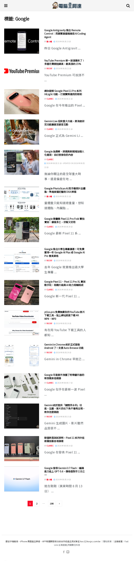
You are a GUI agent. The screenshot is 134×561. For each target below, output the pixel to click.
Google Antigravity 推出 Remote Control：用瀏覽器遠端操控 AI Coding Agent (65, 33)
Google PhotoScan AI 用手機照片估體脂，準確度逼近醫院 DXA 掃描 (64, 190)
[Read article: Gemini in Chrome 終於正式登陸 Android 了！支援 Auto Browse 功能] (21, 355)
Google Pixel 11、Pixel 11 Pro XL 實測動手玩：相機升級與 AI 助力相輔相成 (64, 283)
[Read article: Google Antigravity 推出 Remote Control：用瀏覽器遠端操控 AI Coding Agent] (21, 41)
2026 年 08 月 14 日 (65, 445)
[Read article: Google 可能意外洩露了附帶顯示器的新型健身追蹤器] (21, 385)
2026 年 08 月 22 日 (63, 68)
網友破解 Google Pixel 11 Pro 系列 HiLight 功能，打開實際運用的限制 (63, 92)
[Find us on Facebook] (64, 552)
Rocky (49, 68)
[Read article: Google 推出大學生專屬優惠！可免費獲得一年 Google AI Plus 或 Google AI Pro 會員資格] (21, 259)
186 (52, 503)
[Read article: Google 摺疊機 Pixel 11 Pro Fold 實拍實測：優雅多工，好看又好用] (21, 229)
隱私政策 (107, 541)
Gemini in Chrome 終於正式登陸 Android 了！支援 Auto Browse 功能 (63, 346)
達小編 (49, 41)
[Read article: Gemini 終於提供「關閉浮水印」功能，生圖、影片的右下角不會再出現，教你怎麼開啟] (21, 416)
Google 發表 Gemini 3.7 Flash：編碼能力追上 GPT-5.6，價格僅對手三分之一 (64, 471)
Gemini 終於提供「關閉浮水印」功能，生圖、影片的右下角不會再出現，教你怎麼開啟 (64, 408)
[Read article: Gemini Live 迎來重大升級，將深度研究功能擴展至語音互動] (21, 132)
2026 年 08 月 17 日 (65, 382)
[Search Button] (128, 5)
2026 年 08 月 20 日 (65, 226)
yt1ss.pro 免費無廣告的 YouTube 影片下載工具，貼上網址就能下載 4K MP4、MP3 (64, 315)
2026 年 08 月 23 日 (63, 41)
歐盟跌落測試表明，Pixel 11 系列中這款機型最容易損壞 (64, 439)
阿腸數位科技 (74, 544)
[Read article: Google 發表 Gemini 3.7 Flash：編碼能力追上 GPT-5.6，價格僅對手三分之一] (21, 478)
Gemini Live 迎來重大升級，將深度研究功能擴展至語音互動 (64, 122)
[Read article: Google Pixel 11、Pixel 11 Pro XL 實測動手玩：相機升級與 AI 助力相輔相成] (21, 292)
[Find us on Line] (67, 552)
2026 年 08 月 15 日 (63, 416)
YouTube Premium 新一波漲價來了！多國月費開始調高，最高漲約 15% (64, 62)
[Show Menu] (6, 5)
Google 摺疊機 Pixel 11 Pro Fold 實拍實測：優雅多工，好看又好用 (64, 220)
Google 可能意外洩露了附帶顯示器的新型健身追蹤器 (64, 376)
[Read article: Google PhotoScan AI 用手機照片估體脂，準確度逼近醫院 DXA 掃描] (21, 199)
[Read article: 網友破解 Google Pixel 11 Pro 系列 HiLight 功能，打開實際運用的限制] (21, 101)
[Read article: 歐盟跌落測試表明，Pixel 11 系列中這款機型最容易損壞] (21, 448)
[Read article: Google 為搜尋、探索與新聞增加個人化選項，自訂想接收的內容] (21, 162)
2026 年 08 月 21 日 (65, 98)
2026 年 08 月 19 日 (63, 323)
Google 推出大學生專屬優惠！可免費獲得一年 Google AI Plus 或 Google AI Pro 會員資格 (64, 252)
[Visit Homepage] (67, 5)
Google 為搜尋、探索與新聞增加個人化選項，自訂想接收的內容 (64, 153)
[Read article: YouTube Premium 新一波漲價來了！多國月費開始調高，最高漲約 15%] (21, 71)
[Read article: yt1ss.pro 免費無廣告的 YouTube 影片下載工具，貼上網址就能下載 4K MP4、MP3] (21, 322)
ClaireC (50, 98)
